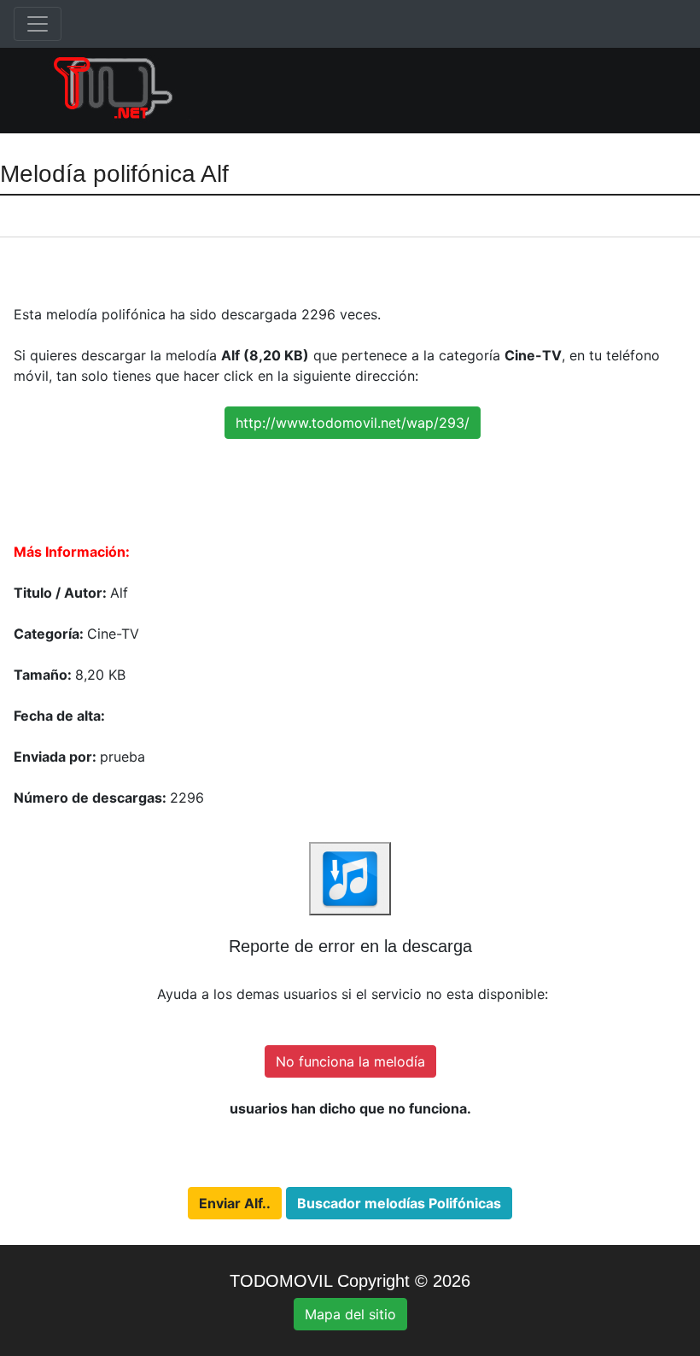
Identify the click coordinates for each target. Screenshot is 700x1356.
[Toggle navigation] (37, 24)
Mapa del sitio (350, 1314)
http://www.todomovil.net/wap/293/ (353, 422)
